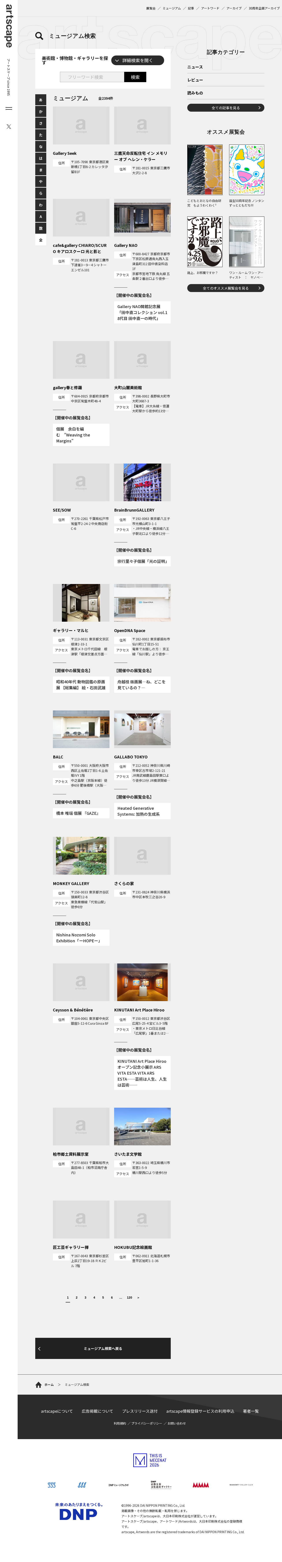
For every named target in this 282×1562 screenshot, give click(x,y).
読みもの (195, 93)
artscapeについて (57, 1411)
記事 (191, 8)
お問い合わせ (176, 1423)
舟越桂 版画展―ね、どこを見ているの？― (141, 684)
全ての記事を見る (226, 107)
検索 (135, 77)
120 (129, 1297)
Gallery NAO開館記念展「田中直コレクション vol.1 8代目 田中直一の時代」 (142, 312)
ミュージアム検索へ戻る (103, 1348)
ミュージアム (172, 8)
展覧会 (151, 8)
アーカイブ (234, 8)
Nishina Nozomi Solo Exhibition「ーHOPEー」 (79, 937)
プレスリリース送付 (140, 1411)
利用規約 (120, 1423)
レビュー (195, 80)
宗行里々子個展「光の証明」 (143, 561)
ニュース (195, 67)
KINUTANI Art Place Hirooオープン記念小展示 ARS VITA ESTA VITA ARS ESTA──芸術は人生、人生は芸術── (142, 1073)
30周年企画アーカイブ (264, 8)
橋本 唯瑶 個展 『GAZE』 (78, 813)
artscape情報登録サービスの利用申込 (200, 1411)
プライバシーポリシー (146, 1423)
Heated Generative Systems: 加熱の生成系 (138, 811)
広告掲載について (97, 1411)
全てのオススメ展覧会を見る (226, 288)
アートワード (210, 8)
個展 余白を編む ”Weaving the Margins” (73, 435)
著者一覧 (251, 1411)
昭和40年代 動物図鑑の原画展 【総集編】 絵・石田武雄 (81, 684)
